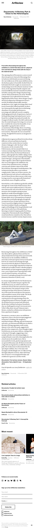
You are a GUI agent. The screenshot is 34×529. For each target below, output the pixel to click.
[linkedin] (8, 480)
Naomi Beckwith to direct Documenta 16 (14, 412)
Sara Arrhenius (7, 17)
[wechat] (20, 480)
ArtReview (4, 390)
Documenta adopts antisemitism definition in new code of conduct (16, 396)
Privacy (6, 527)
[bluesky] (11, 480)
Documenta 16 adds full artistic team (13, 388)
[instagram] (2, 480)
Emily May (4, 458)
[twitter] (5, 480)
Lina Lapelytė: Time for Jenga (11, 455)
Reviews (10, 458)
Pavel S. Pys (5, 423)
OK (31, 525)
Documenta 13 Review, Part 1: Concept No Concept (15, 420)
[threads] (17, 480)
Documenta (15, 17)
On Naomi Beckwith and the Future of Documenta (13, 404)
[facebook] (14, 480)
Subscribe (8, 507)
